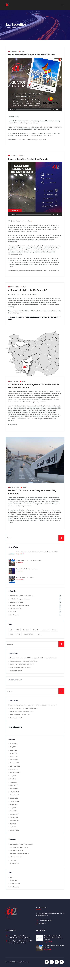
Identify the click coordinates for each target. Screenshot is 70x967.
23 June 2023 (19, 579)
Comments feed (15, 883)
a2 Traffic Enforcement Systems (19, 605)
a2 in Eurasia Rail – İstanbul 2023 (25, 577)
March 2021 (13, 811)
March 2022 (13, 785)
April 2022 (13, 782)
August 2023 (14, 744)
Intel (11, 634)
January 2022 (14, 792)
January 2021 (14, 817)
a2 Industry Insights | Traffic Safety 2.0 (27, 290)
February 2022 (14, 788)
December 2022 (15, 766)
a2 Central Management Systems (20, 599)
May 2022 (13, 779)
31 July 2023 (19, 562)
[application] (35, 84)
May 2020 (13, 824)
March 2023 (13, 756)
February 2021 (14, 814)
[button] (35, 84)
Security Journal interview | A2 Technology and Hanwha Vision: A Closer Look (37, 552)
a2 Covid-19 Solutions (16, 602)
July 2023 (13, 747)
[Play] (10, 110)
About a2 (13, 612)
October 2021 (14, 798)
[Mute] (57, 110)
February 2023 (14, 759)
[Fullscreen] (59, 110)
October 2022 (14, 769)
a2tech (22, 51)
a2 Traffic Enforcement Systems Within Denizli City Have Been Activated (33, 386)
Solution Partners (28, 634)
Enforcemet (45, 630)
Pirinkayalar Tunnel (16, 670)
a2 (11, 630)
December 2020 (15, 820)
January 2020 (14, 830)
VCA (38, 634)
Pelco (18, 634)
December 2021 (14, 795)
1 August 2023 (20, 554)
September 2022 (15, 772)
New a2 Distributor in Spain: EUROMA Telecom (31, 54)
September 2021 (15, 801)
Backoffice (26, 630)
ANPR (17, 630)
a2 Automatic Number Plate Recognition (22, 595)
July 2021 (13, 808)
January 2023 (14, 763)
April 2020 (13, 827)
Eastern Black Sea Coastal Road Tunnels (28, 159)
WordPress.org (14, 887)
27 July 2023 (19, 571)
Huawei (54, 630)
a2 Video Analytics (15, 608)
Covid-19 (35, 630)
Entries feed (14, 880)
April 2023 (13, 753)
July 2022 (13, 776)
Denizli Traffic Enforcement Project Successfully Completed (32, 492)
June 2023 (13, 750)
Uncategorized (14, 615)
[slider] (33, 109)
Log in (12, 877)
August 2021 (14, 804)
